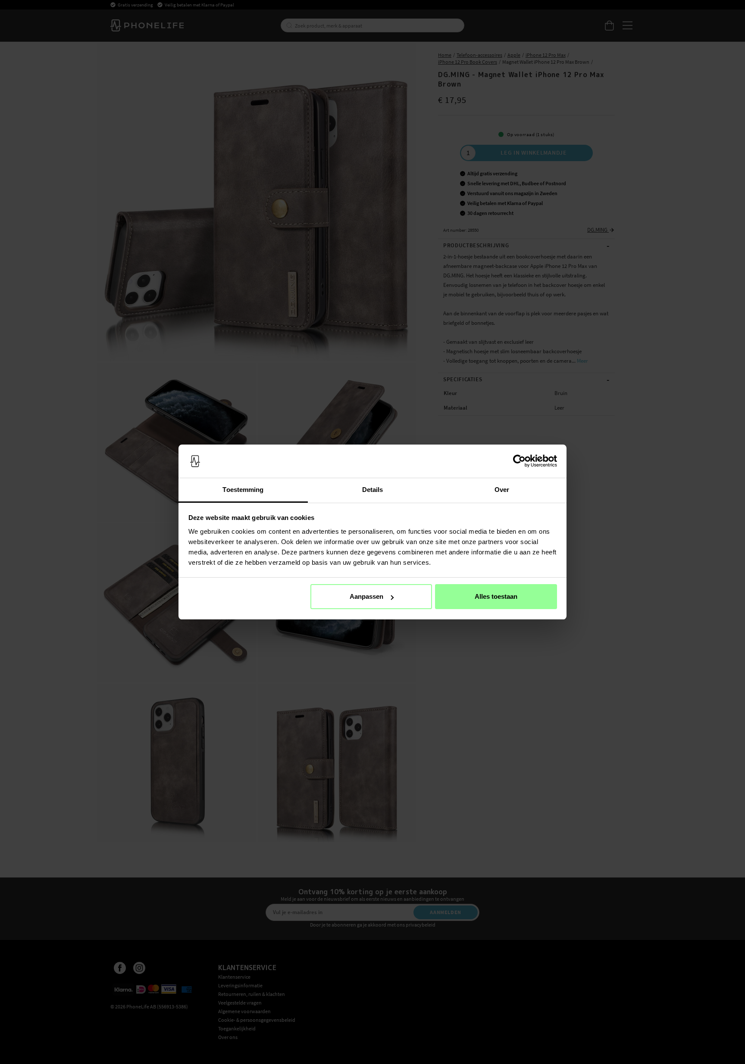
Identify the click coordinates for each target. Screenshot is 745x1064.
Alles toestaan (496, 596)
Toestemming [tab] (242, 489)
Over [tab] (502, 489)
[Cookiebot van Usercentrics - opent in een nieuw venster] (519, 461)
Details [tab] (372, 489)
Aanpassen (366, 596)
